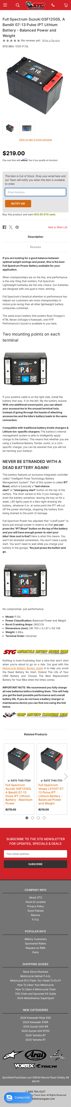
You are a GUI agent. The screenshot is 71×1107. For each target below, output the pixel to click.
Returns (35, 915)
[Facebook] (4, 227)
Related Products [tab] (35, 734)
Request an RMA (35, 947)
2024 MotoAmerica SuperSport (35, 998)
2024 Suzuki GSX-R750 (35, 1030)
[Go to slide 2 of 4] (32, 818)
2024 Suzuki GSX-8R (35, 1026)
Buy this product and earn (29, 214)
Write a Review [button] (51, 40)
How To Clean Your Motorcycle (35, 984)
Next (65, 776)
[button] (18, 1097)
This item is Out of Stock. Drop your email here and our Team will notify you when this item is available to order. (35, 179)
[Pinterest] (17, 227)
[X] (11, 227)
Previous (5, 776)
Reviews (35, 247)
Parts (35, 952)
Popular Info (35, 931)
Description (35, 236)
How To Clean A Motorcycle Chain (35, 989)
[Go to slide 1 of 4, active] (26, 818)
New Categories (35, 1010)
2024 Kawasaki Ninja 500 (35, 1017)
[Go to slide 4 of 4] (44, 818)
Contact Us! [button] (22, 1097)
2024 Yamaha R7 (35, 1035)
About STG (35, 897)
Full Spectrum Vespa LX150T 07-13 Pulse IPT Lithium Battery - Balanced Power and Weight (51, 794)
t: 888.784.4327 (35, 1091)
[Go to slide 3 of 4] (38, 818)
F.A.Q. (35, 919)
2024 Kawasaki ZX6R (35, 1022)
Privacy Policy (35, 906)
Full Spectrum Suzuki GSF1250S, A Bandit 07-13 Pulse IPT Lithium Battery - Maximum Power (18, 794)
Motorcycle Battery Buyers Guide (23, 668)
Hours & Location (35, 901)
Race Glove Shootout (35, 971)
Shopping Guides (36, 964)
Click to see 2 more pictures (35, 139)
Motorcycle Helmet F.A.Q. (35, 976)
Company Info (35, 890)
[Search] (17, 5)
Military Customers (36, 939)
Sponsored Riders (35, 943)
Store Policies (35, 910)
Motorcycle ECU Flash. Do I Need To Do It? (35, 980)
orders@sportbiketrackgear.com (35, 1098)
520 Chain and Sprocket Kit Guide (35, 993)
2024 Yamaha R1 (35, 1039)
